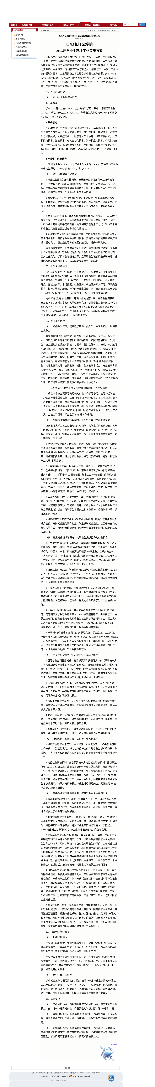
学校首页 (67, 1068)
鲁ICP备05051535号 (64, 1076)
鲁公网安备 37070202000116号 (81, 1076)
